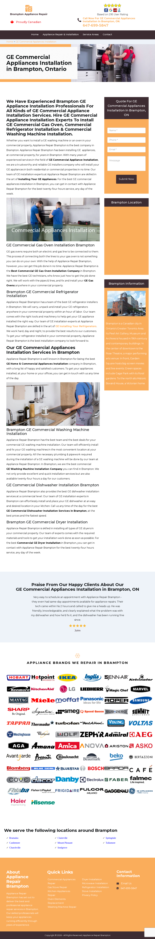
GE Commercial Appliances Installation (36, 41)
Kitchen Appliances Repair (59, 893)
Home (35, 34)
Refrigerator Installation (95, 887)
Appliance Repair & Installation (61, 34)
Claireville (62, 838)
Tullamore (110, 843)
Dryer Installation (92, 879)
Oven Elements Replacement (57, 901)
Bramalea (13, 838)
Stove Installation (92, 891)
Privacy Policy (90, 895)
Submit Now (126, 179)
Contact (107, 34)
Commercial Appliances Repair (61, 881)
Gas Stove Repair (57, 887)
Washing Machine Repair (62, 906)
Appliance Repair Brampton (96, 935)
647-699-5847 (95, 25)
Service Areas (91, 34)
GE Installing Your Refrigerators (75, 326)
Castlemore (14, 843)
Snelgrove (62, 847)
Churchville (14, 847)
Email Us (126, 883)
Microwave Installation (95, 883)
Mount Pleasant (65, 843)
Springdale (111, 838)
